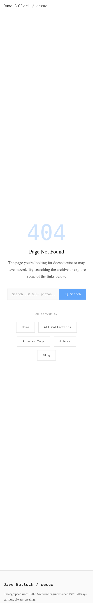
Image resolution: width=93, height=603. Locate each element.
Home (25, 327)
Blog (46, 355)
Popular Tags (33, 341)
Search (75, 294)
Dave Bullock (25, 6)
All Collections (57, 327)
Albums (64, 341)
